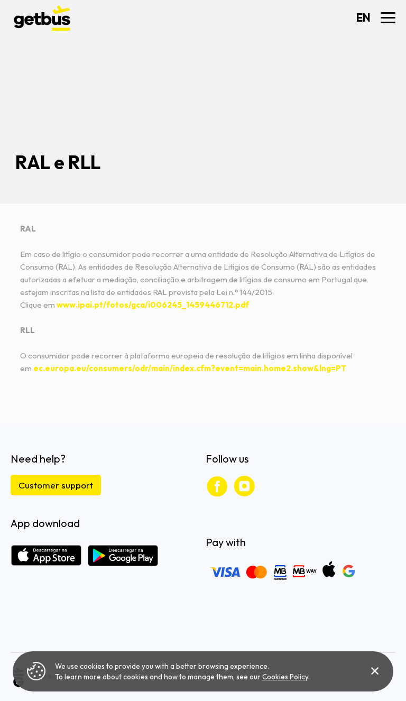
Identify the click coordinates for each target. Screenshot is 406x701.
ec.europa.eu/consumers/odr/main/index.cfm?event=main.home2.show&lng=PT (189, 368)
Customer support (56, 485)
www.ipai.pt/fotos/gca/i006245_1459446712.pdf (153, 305)
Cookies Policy (285, 676)
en (363, 17)
